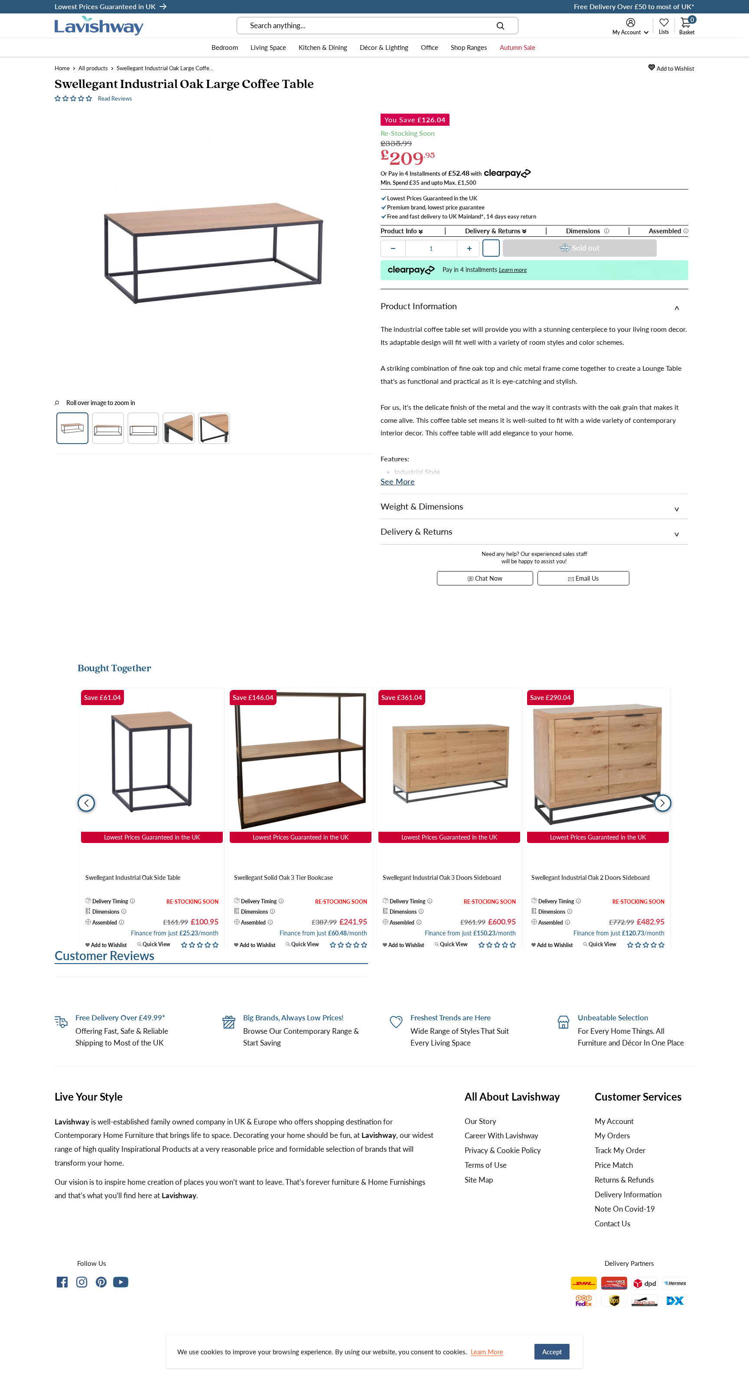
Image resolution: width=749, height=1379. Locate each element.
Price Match (614, 1165)
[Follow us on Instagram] (81, 1283)
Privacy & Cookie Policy (503, 1150)
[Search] (500, 25)
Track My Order (620, 1150)
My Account (627, 32)
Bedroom (225, 47)
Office (429, 47)
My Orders (612, 1135)
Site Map (479, 1179)
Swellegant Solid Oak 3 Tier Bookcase (283, 877)
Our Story (480, 1121)
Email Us (586, 578)
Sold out (585, 247)
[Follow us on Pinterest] (101, 1283)
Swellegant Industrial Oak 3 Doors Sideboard (442, 877)
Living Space (268, 47)
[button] (74, 97)
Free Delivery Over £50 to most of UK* (634, 6)
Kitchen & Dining (323, 47)
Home (62, 68)
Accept (552, 1352)
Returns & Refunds (624, 1179)
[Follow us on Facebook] (62, 1283)
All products (93, 68)
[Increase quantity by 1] (469, 248)
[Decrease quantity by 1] (393, 248)
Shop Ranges (469, 47)
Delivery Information (628, 1194)
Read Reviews (115, 98)
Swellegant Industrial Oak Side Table (132, 877)
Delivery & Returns (493, 231)
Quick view (155, 944)
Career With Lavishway (501, 1135)
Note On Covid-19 (625, 1208)
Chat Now (487, 578)
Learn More (487, 1352)
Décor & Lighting (384, 47)
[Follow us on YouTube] (120, 1282)
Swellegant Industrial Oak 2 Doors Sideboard (590, 877)
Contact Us (612, 1223)
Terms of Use (486, 1165)
